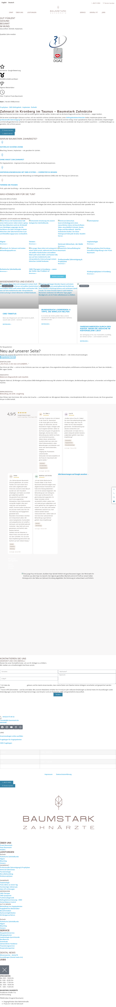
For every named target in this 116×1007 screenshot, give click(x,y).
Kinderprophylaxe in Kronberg (99, 271)
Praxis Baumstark (6, 845)
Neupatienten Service (7, 357)
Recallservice (4, 939)
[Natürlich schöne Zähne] (2, 142)
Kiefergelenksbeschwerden (75, 118)
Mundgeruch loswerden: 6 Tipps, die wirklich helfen (55, 311)
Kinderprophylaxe (6, 876)
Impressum (48, 774)
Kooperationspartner (7, 948)
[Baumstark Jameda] (16, 727)
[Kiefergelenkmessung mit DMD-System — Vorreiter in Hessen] (2, 167)
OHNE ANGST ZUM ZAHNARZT (12, 159)
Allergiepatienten (6, 935)
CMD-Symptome (5, 896)
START (11, 12)
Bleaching (3, 861)
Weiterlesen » (3, 244)
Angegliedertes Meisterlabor (10, 909)
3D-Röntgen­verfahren (7, 915)
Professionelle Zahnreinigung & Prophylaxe (70, 260)
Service (5, 930)
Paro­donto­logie (5, 872)
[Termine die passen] (2, 180)
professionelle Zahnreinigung (10, 120)
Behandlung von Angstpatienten (11, 906)
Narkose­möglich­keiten (8, 913)
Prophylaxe (4, 107)
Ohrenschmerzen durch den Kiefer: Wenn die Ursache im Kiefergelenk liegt (95, 329)
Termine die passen (9, 185)
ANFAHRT (3, 722)
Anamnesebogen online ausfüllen (11, 736)
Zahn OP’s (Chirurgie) (7, 889)
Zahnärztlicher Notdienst (8, 944)
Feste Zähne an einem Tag (9, 885)
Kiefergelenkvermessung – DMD (11, 900)
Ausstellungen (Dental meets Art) (11, 957)
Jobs (103, 12)
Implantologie (92, 242)
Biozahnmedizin (5, 911)
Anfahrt (2, 850)
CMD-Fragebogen (6, 743)
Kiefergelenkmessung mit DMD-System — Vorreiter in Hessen (28, 172)
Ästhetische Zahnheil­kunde (10, 269)
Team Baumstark (6, 847)
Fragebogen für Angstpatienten (11, 740)
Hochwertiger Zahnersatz (8, 887)
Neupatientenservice (7, 933)
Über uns (5, 843)
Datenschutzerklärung (18, 685)
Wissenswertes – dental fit (9, 955)
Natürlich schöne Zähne (11, 147)
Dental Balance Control (8, 902)
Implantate (26, 107)
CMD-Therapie (5, 893)
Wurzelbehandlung (6, 874)
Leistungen (7, 852)
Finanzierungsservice (7, 946)
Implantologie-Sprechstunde (10, 937)
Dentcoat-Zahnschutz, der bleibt (70, 244)
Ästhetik (34, 107)
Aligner (3, 242)
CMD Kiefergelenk (15, 107)
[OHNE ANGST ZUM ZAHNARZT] (2, 155)
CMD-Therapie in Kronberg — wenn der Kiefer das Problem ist (43, 270)
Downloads (4, 942)
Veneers (32, 242)
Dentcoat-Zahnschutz (7, 870)
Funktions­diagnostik (7, 898)
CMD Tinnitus (9, 314)
